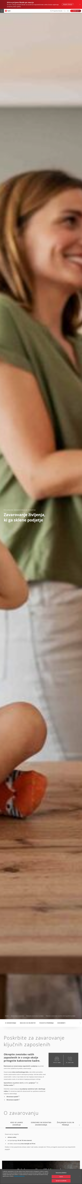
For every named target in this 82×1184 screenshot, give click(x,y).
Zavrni (61, 1176)
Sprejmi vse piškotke (61, 1180)
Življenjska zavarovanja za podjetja (34, 1016)
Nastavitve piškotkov (61, 1172)
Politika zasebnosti (19, 1176)
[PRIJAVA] (68, 11)
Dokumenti (61, 1023)
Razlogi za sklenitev (28, 1023)
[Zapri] (79, 1176)
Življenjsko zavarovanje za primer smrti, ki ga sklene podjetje (60, 1016)
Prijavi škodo (67, 4)
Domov (7, 1016)
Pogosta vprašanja (46, 1023)
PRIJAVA (68, 11)
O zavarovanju (10, 1023)
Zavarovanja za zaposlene (17, 1016)
